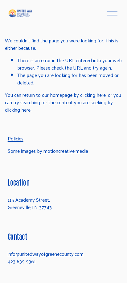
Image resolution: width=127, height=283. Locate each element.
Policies (15, 138)
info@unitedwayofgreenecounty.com (46, 254)
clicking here (93, 94)
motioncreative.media (65, 151)
